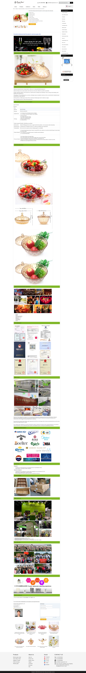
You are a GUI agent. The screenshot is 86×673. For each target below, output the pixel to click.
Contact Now (32, 24)
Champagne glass (64, 25)
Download (30, 665)
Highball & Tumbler (16, 660)
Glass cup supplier (68, 669)
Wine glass (63, 21)
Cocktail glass (64, 23)
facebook (44, 664)
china (16, 601)
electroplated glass (23, 601)
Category (16, 8)
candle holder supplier (20, 669)
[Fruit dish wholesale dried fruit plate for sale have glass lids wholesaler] (20, 17)
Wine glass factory (61, 669)
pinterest (44, 659)
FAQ (29, 666)
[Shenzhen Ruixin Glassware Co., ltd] (19, 2)
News (34, 6)
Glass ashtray (64, 51)
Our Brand (30, 663)
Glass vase (63, 42)
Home (15, 6)
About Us (30, 657)
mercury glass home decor (36, 601)
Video (39, 6)
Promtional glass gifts (65, 53)
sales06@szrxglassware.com (52, 2)
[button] (71, 65)
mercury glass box (29, 601)
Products (21, 6)
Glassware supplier (37, 669)
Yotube (44, 662)
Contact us (28, 6)
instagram (44, 657)
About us (44, 6)
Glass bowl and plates (22, 8)
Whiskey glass (64, 27)
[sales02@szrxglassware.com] (14, 608)
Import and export (45, 669)
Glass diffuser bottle (65, 14)
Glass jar (63, 38)
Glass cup (27, 669)
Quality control (31, 660)
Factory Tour (31, 658)
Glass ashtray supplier (53, 669)
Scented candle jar (64, 12)
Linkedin (44, 661)
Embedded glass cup (65, 40)
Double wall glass (64, 29)
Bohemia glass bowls (65, 36)
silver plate (18, 601)
